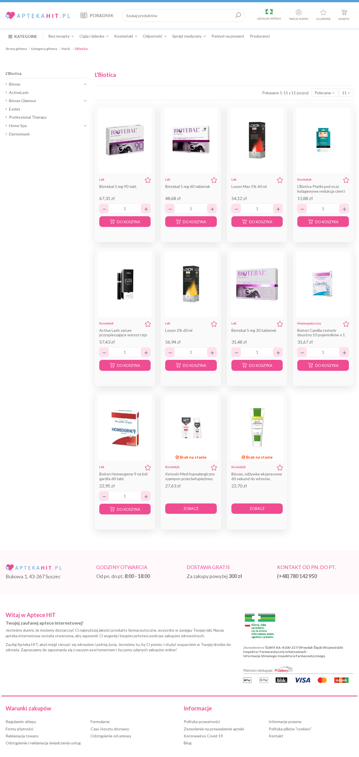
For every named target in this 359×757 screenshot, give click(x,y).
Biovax (14, 84)
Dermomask (19, 134)
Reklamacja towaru (22, 735)
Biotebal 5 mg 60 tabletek (187, 186)
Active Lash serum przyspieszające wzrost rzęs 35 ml (123, 335)
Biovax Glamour (22, 100)
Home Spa (18, 125)
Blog (188, 742)
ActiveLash (19, 92)
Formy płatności (19, 728)
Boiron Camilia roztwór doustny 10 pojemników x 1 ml (321, 335)
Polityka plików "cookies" (290, 728)
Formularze (100, 721)
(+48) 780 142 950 (297, 576)
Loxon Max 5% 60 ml (249, 186)
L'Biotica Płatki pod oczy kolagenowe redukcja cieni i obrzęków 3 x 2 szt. (321, 191)
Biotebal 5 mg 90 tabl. (118, 186)
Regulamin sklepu (21, 721)
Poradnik (102, 15)
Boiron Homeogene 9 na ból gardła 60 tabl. (123, 476)
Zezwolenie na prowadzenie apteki (214, 728)
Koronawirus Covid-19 (203, 735)
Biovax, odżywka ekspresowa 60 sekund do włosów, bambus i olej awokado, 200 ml (256, 480)
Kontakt (276, 735)
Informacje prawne (285, 721)
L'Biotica (14, 73)
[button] (26, 36)
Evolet (14, 109)
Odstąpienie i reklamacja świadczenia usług (43, 742)
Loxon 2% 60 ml (178, 330)
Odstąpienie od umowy (111, 735)
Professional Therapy (28, 117)
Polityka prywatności (202, 721)
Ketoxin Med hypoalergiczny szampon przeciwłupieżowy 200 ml (190, 478)
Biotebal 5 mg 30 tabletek (253, 330)
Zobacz (190, 508)
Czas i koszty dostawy (110, 728)
